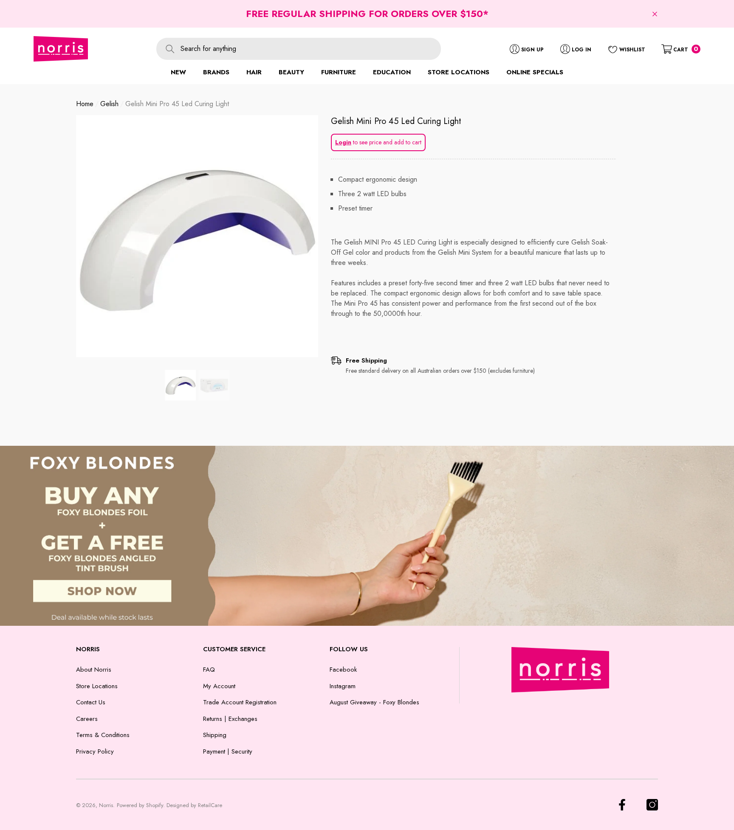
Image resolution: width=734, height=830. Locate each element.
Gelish (109, 104)
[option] (197, 236)
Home (84, 104)
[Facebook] (622, 804)
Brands (216, 72)
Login (343, 142)
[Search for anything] (298, 49)
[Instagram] (652, 804)
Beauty (291, 72)
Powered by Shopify (140, 805)
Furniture (338, 72)
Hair (254, 72)
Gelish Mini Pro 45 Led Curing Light (396, 121)
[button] (655, 14)
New (178, 72)
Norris (106, 805)
